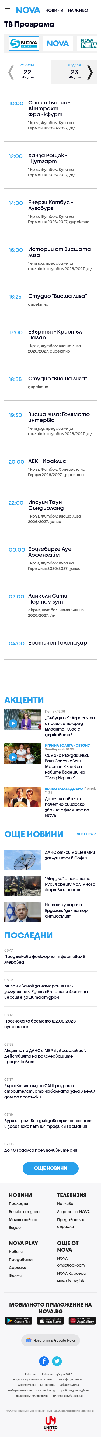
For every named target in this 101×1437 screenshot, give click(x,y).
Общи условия (69, 1384)
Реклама (31, 1374)
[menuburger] (7, 10)
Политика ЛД (45, 1390)
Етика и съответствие (31, 1395)
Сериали (17, 1267)
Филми (15, 1275)
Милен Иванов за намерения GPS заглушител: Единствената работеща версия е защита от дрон (46, 991)
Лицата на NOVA (73, 1211)
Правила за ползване (74, 1390)
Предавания (21, 1259)
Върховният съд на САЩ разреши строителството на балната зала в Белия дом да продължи (50, 1091)
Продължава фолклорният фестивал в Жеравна (44, 959)
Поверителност (20, 1390)
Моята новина (23, 1219)
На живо (78, 10)
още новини (50, 1168)
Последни (18, 1203)
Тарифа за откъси (71, 1379)
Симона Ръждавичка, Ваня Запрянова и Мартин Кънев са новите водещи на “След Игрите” (67, 766)
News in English (70, 1281)
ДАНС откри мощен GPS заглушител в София (70, 855)
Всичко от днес (24, 1211)
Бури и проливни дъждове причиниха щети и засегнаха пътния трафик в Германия (49, 1123)
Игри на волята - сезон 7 (67, 745)
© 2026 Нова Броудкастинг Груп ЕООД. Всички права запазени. (50, 1410)
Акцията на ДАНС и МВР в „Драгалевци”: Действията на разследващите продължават (45, 1056)
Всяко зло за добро (64, 788)
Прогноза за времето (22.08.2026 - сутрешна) (41, 1024)
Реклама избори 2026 (57, 1374)
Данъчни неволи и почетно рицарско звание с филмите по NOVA (67, 807)
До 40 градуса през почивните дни (40, 1150)
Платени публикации (68, 1395)
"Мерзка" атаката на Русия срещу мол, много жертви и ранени (70, 884)
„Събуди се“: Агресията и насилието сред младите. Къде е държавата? (70, 726)
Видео (15, 1227)
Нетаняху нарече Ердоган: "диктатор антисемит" (66, 910)
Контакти (47, 1384)
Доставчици (27, 1384)
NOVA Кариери (71, 1273)
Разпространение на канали (33, 1379)
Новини (54, 10)
